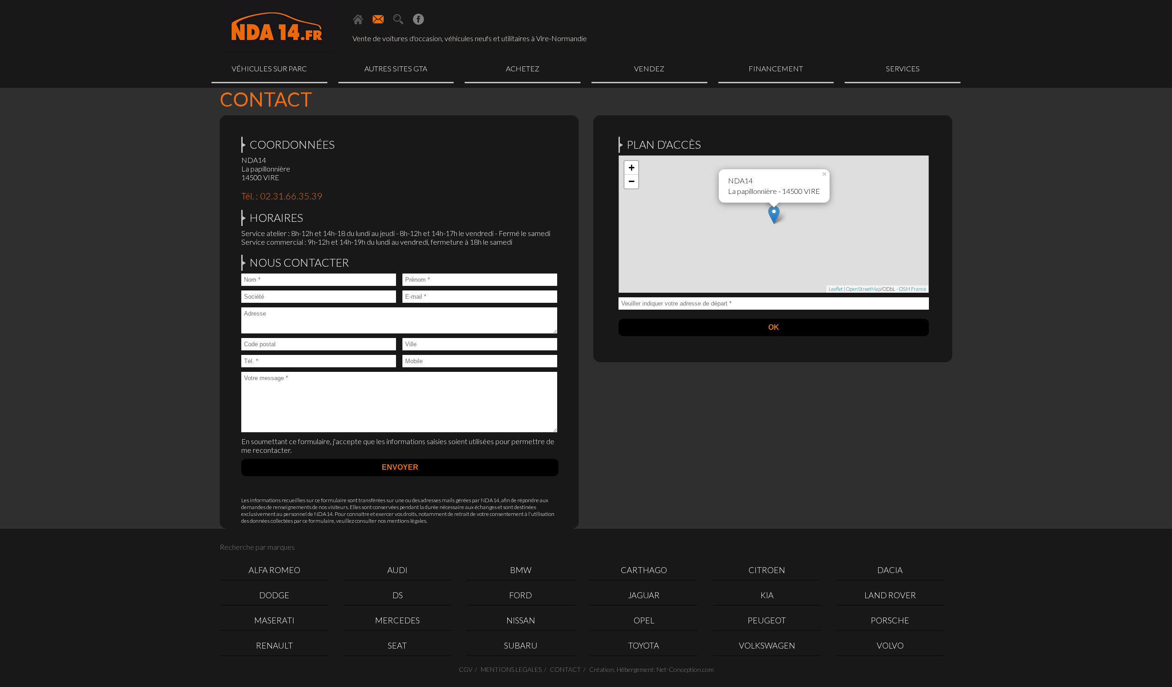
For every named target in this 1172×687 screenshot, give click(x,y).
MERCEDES (397, 620)
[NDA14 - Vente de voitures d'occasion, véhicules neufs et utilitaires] (277, 27)
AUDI (397, 570)
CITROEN (767, 570)
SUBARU (520, 645)
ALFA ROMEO (274, 570)
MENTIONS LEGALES (511, 669)
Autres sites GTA (395, 68)
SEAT (397, 645)
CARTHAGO (644, 570)
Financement (776, 68)
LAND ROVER (890, 595)
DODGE (274, 595)
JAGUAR (644, 595)
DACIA (890, 570)
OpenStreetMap (863, 289)
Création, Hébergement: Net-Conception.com (651, 669)
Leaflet (836, 289)
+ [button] (632, 167)
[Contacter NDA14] (378, 19)
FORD (520, 595)
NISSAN (520, 620)
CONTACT (565, 669)
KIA (767, 595)
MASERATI (274, 620)
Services (903, 68)
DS (397, 595)
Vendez (649, 68)
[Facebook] (418, 19)
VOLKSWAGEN (767, 645)
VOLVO (890, 645)
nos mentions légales (402, 520)
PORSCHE (890, 620)
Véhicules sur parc (269, 68)
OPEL (644, 620)
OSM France (912, 289)
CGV (465, 669)
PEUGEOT (767, 620)
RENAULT (274, 645)
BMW (521, 570)
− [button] (632, 181)
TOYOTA (643, 645)
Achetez (522, 68)
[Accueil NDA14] (358, 19)
